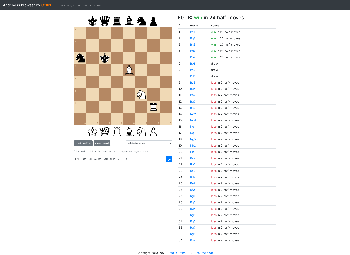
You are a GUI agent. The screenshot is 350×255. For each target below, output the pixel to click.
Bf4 (192, 95)
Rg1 (192, 196)
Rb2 (193, 164)
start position (83, 143)
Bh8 (192, 44)
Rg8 (193, 234)
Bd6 (193, 76)
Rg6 (193, 221)
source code (205, 253)
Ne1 (192, 126)
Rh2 (192, 240)
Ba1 (192, 32)
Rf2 (192, 190)
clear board (102, 143)
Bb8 (193, 63)
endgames (84, 5)
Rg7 (192, 227)
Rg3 (193, 202)
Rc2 (192, 171)
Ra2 (192, 158)
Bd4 (193, 88)
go (169, 159)
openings (67, 5)
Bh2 (192, 107)
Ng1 (192, 133)
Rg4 (193, 208)
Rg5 (193, 215)
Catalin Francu (177, 253)
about (98, 5)
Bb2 (193, 57)
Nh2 (193, 145)
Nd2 (193, 114)
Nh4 (193, 152)
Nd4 (193, 120)
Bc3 (192, 82)
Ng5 (193, 139)
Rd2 (193, 177)
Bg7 (192, 38)
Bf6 (192, 51)
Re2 (192, 183)
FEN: (76, 158)
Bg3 (193, 101)
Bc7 (192, 70)
